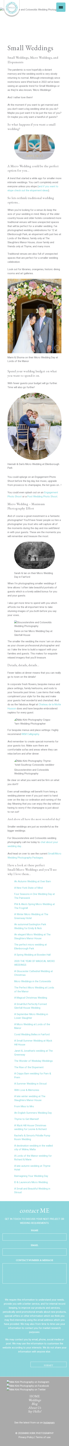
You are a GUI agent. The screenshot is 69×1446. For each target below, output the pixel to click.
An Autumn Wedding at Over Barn (32, 881)
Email (34, 1245)
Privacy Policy (26, 1437)
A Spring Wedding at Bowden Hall (32, 954)
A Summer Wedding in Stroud (30, 1083)
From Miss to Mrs (24, 1106)
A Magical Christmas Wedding (30, 997)
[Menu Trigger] (60, 7)
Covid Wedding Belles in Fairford (32, 1034)
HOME (34, 1396)
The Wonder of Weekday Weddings (33, 1060)
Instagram (49, 1422)
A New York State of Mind (28, 887)
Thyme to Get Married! (26, 1119)
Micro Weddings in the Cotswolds (32, 981)
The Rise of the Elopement (29, 1067)
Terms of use (43, 1437)
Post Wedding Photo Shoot (42, 496)
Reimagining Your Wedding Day (31, 1176)
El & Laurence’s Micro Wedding (31, 1182)
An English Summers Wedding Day (33, 1112)
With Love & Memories (26, 1090)
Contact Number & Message (34, 1260)
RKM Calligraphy (30, 734)
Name (34, 1230)
